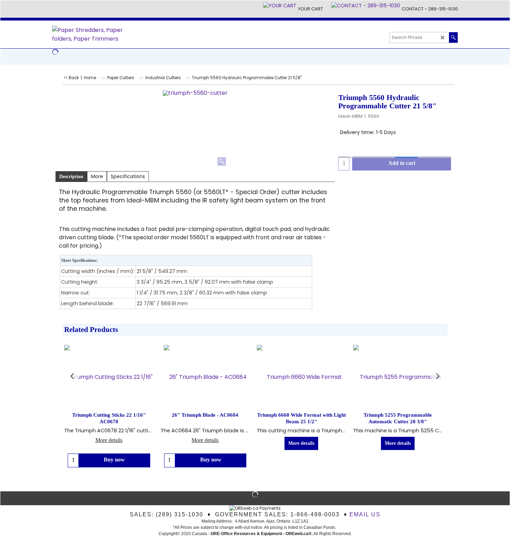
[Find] (453, 37)
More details (108, 440)
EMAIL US (365, 514)
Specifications (128, 176)
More (97, 176)
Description (71, 176)
